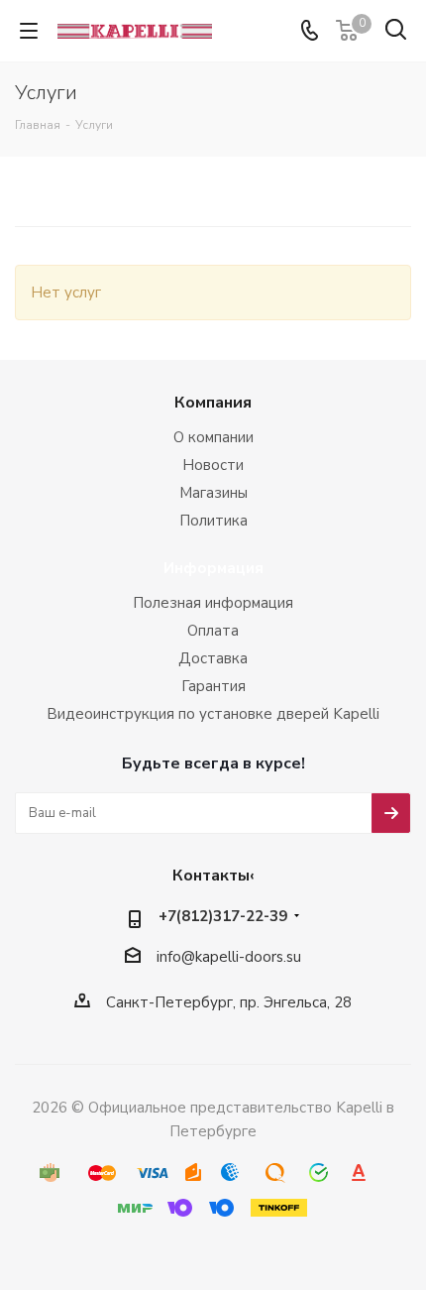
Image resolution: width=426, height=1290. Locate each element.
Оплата (213, 631)
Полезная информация (213, 603)
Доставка (213, 658)
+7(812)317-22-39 (223, 916)
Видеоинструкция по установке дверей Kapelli (213, 714)
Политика (213, 520)
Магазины (213, 493)
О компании (213, 437)
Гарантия (213, 686)
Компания (213, 402)
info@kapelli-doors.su (229, 957)
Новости (213, 465)
